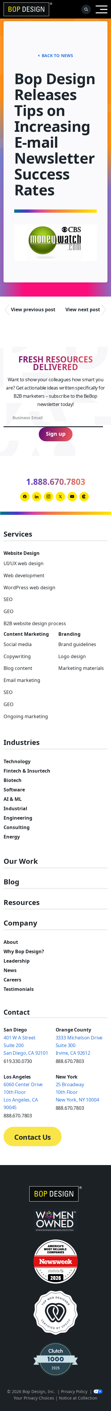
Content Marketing (26, 634)
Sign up (55, 433)
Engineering (18, 818)
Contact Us (32, 1137)
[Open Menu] (101, 9)
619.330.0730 (18, 1061)
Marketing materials (81, 668)
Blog (11, 881)
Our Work (21, 861)
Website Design (22, 553)
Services (18, 534)
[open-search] (86, 9)
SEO (8, 599)
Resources (22, 902)
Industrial (15, 808)
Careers (12, 980)
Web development (24, 575)
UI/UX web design (24, 563)
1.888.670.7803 (55, 481)
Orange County (73, 1029)
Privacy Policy (74, 1391)
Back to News (57, 55)
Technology (17, 761)
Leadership (17, 961)
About (11, 942)
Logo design (72, 656)
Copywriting (17, 656)
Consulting (17, 827)
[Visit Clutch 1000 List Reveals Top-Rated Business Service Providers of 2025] (55, 1359)
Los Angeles (17, 1077)
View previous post (33, 309)
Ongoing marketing (26, 716)
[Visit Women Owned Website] (55, 1220)
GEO (9, 611)
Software (14, 790)
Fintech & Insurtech (27, 771)
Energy (12, 837)
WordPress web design (29, 587)
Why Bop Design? (24, 951)
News (10, 970)
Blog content (18, 668)
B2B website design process (35, 623)
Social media (18, 644)
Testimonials (19, 989)
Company (20, 923)
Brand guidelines (77, 644)
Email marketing (22, 680)
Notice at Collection (78, 1398)
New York (67, 1077)
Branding (69, 634)
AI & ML (13, 799)
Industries (22, 742)
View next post (82, 309)
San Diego (15, 1029)
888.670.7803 (70, 1061)
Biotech (13, 780)
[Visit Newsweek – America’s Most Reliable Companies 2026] (55, 1261)
